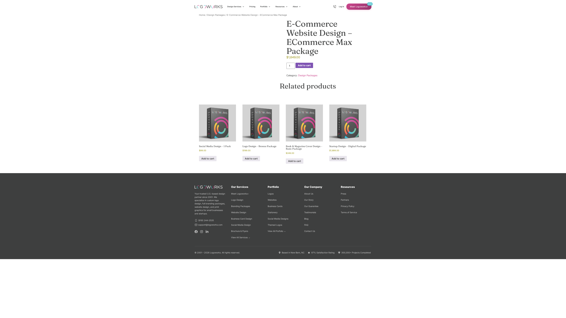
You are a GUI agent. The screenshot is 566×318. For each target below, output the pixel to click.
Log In (341, 6)
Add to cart (304, 65)
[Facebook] (196, 231)
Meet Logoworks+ (359, 6)
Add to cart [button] (207, 158)
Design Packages (216, 15)
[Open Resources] (286, 6)
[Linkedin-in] (207, 231)
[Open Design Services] (243, 6)
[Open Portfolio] (269, 6)
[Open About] (299, 6)
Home (202, 15)
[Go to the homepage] (209, 6)
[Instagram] (201, 231)
